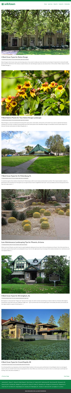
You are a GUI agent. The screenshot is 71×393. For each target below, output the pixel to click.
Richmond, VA (55, 384)
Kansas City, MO (5, 384)
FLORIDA (16, 178)
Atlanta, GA (16, 382)
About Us (56, 4)
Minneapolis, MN (61, 382)
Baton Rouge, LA (22, 382)
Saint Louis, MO (47, 386)
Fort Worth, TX (12, 386)
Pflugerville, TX (62, 384)
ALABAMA (17, 298)
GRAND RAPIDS (18, 364)
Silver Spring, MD (53, 382)
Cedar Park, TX (5, 386)
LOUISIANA (27, 59)
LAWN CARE (23, 59)
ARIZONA (17, 244)
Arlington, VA (49, 384)
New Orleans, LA (30, 382)
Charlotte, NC (12, 384)
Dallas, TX (36, 384)
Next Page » (67, 376)
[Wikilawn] (8, 4)
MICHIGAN (28, 364)
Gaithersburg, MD (45, 382)
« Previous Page (5, 376)
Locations (61, 386)
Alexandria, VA (42, 384)
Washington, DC (34, 386)
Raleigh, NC (18, 384)
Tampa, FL (11, 382)
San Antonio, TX (24, 384)
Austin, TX (31, 384)
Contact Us (61, 4)
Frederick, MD (38, 382)
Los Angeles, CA (55, 386)
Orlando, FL (41, 386)
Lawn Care (50, 4)
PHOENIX (25, 244)
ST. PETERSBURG (25, 178)
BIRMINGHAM (21, 298)
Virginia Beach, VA (20, 386)
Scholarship (67, 4)
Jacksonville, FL (5, 382)
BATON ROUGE (17, 59)
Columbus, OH (27, 386)
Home (45, 4)
